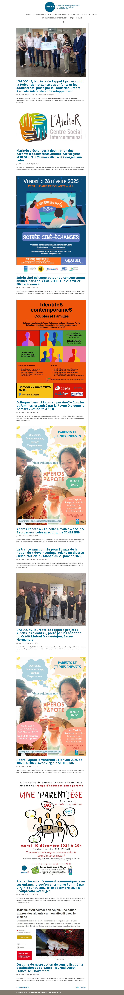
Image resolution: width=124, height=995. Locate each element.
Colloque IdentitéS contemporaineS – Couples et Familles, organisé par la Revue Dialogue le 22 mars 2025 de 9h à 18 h (50, 405)
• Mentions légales (55, 992)
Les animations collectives (77, 14)
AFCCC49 (21, 94)
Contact (79, 18)
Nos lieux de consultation (57, 14)
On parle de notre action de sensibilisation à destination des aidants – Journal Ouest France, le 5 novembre (49, 967)
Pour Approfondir (44, 559)
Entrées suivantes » (80, 987)
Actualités (92, 14)
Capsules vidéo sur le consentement (54, 18)
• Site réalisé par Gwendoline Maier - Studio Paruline (35, 992)
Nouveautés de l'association (46, 94)
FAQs (71, 18)
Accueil (28, 14)
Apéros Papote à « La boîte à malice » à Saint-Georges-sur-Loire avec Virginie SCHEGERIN (50, 530)
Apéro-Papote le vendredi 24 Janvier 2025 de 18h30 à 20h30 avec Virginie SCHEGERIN (49, 761)
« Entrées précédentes (22, 987)
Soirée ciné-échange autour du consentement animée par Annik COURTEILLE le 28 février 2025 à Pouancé (50, 281)
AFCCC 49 (34, 94)
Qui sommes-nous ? (39, 14)
